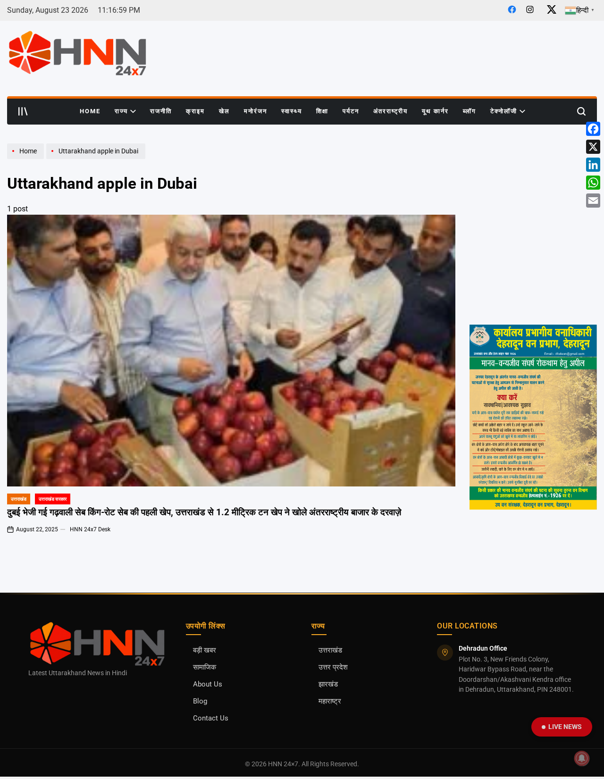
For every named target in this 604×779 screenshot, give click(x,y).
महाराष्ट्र (330, 701)
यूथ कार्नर (435, 111)
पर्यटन (351, 111)
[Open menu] (23, 111)
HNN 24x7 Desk (90, 529)
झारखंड (328, 684)
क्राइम (195, 111)
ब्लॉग (469, 111)
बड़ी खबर (204, 650)
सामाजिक (204, 667)
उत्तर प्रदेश (333, 667)
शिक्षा (322, 111)
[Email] (593, 200)
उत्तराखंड (18, 499)
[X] (593, 147)
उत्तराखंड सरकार (53, 499)
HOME (90, 111)
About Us (207, 684)
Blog (200, 701)
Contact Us (210, 718)
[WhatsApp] (593, 183)
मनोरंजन (255, 111)
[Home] (26, 158)
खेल (224, 111)
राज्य (121, 111)
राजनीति (161, 111)
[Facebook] (593, 129)
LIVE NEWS (565, 726)
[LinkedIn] (593, 165)
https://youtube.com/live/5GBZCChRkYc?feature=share (531, 223)
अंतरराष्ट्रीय (390, 111)
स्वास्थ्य (291, 111)
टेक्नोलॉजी (503, 111)
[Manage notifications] (581, 758)
